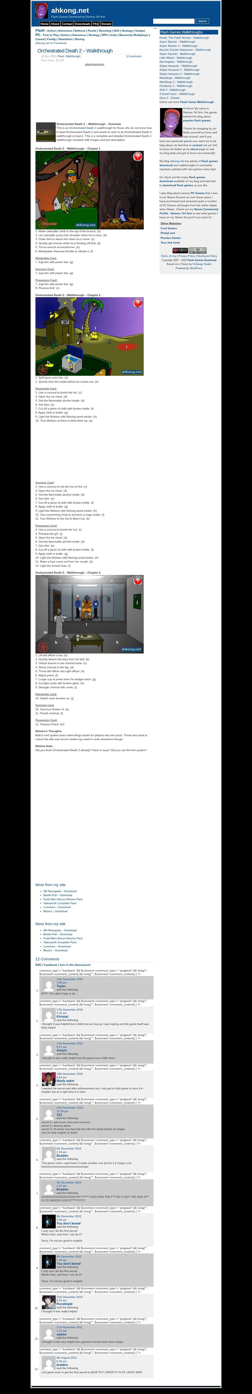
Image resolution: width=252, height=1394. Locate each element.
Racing (79, 39)
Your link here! (170, 242)
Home (45, 24)
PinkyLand (168, 233)
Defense (79, 30)
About (55, 24)
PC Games (198, 193)
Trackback (50, 964)
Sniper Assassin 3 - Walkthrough (179, 73)
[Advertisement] (94, 94)
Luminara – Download (57, 907)
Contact (67, 24)
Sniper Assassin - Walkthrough (178, 65)
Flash (40, 30)
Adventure (65, 30)
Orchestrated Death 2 (82, 127)
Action (51, 30)
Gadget (140, 30)
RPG (105, 35)
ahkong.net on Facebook (51, 43)
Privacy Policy (187, 256)
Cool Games (169, 228)
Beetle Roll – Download (57, 895)
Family (51, 39)
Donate (106, 24)
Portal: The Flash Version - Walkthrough (184, 37)
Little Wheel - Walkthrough (175, 57)
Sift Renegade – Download (60, 891)
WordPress (196, 268)
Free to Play (51, 35)
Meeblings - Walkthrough (174, 77)
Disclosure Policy (207, 256)
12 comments (134, 56)
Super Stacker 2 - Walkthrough (178, 45)
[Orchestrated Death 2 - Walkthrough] (46, 141)
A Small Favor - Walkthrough (177, 94)
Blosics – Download (55, 911)
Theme (184, 264)
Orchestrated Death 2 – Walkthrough (74, 50)
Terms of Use (168, 256)
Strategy (127, 30)
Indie (113, 35)
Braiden (62, 1155)
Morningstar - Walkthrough (176, 61)
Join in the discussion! (75, 964)
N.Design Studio (202, 264)
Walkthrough (73, 56)
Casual (40, 39)
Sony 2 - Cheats (169, 97)
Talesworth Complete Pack (59, 903)
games (188, 141)
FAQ (96, 24)
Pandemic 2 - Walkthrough (175, 85)
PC (37, 35)
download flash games (178, 185)
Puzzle (92, 30)
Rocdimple (65, 1304)
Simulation (65, 39)
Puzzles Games (171, 237)
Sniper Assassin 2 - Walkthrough (179, 69)
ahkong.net (70, 10)
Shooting (105, 30)
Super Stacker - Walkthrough (177, 41)
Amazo (62, 1050)
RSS (38, 964)
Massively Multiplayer (133, 35)
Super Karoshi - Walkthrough (177, 53)
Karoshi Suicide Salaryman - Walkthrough (185, 49)
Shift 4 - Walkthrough (172, 89)
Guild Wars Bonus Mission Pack (63, 899)
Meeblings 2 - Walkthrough (176, 82)
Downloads (83, 24)
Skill (116, 30)
